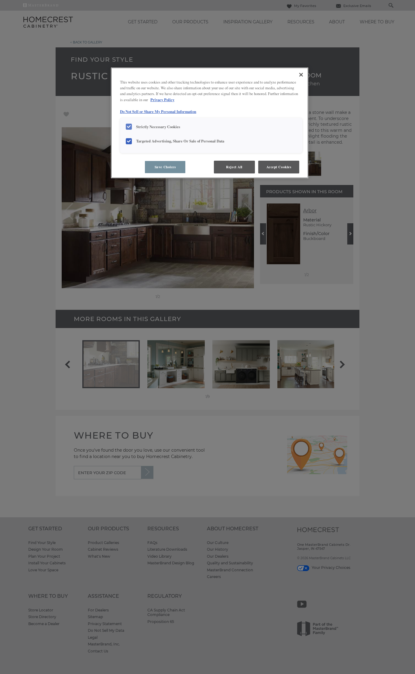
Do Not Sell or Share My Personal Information (158, 111)
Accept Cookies (278, 166)
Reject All (234, 166)
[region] (209, 122)
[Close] (301, 74)
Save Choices (165, 166)
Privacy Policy (162, 99)
